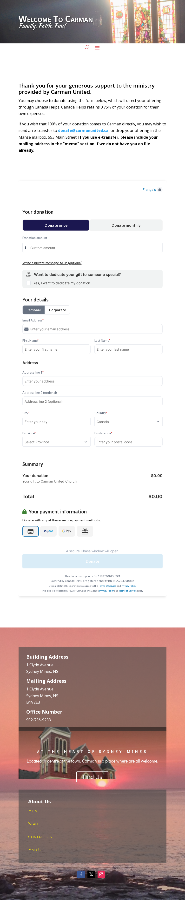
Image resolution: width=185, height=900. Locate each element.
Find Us (92, 777)
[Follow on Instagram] (101, 874)
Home (34, 810)
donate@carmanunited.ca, (84, 130)
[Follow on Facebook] (81, 874)
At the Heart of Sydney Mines (92, 751)
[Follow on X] (91, 874)
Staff (33, 823)
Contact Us (40, 836)
